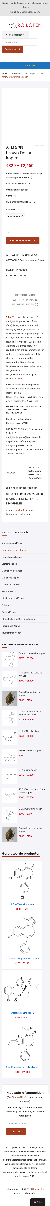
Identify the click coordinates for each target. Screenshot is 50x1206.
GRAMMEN (10, 210)
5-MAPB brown (13, 317)
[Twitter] (11, 276)
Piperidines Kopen (11, 626)
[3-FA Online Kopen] (9, 776)
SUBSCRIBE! (16, 1132)
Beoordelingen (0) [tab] (25, 304)
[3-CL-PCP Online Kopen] (9, 815)
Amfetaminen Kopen (12, 543)
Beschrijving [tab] (25, 295)
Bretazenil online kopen (22, 1012)
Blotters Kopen (9, 563)
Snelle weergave (22, 897)
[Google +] (20, 276)
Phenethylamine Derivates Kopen (18, 619)
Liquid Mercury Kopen (13, 598)
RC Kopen (34, 1189)
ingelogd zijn (21, 510)
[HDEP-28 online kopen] (9, 756)
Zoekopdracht (12, 49)
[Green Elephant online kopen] (9, 698)
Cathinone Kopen (10, 577)
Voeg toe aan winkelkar (22, 240)
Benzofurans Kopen (12, 557)
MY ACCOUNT (30, 65)
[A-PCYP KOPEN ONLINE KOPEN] (9, 679)
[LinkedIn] (25, 276)
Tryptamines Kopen (11, 632)
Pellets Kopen (9, 612)
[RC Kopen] (25, 25)
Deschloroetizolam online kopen (22, 1067)
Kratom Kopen (9, 591)
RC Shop (19, 378)
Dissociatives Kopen (12, 584)
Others (5, 605)
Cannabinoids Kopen (12, 570)
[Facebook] (6, 276)
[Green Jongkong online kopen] (9, 834)
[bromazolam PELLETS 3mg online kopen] (9, 718)
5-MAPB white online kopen (37, 147)
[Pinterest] (15, 276)
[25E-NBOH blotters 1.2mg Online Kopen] (9, 795)
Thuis (4, 73)
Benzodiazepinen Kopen (24, 73)
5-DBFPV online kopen (42, 147)
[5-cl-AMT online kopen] (9, 737)
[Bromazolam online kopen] (9, 659)
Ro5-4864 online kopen (22, 904)
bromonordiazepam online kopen (22, 958)
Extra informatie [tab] (25, 299)
